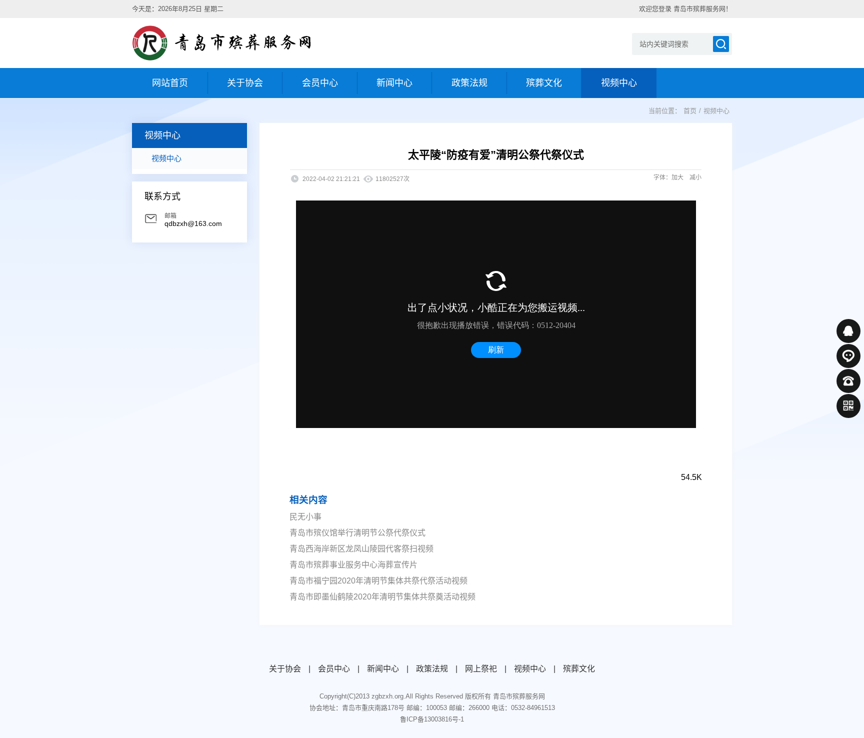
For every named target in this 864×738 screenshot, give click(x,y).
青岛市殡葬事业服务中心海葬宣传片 (354, 564)
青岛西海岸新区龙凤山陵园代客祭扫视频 (362, 548)
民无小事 (306, 516)
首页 (690, 110)
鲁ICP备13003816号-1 (432, 719)
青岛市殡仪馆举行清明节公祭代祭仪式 (358, 532)
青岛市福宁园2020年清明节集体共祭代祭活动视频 (379, 580)
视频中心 (167, 158)
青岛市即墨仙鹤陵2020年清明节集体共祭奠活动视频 (383, 596)
